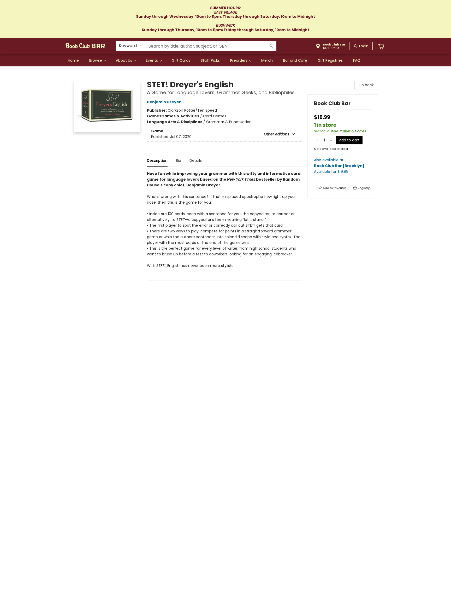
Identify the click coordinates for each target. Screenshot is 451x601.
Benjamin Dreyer (164, 102)
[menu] (225, 60)
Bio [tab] (178, 160)
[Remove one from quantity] (317, 140)
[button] (330, 46)
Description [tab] (157, 160)
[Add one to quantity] (331, 140)
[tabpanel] (224, 226)
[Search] (271, 46)
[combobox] (131, 46)
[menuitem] (73, 60)
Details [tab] (195, 160)
